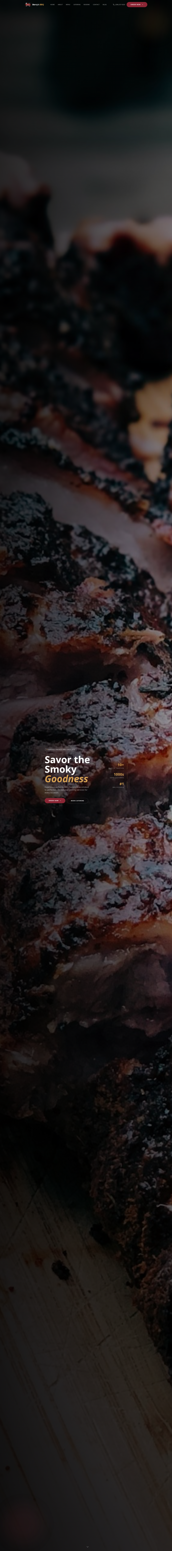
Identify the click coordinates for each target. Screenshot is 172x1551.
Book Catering (77, 801)
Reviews (87, 4)
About (60, 4)
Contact (96, 4)
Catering (77, 4)
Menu (68, 4)
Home (52, 4)
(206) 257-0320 (120, 4)
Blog (105, 4)
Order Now (136, 4)
